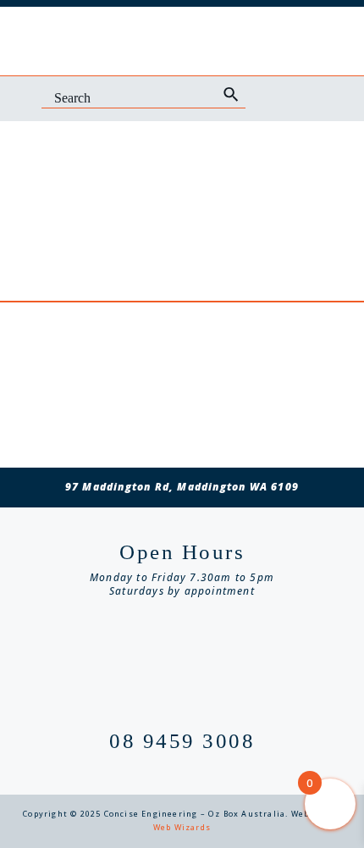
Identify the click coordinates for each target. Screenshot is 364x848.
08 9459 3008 (182, 740)
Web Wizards (182, 827)
